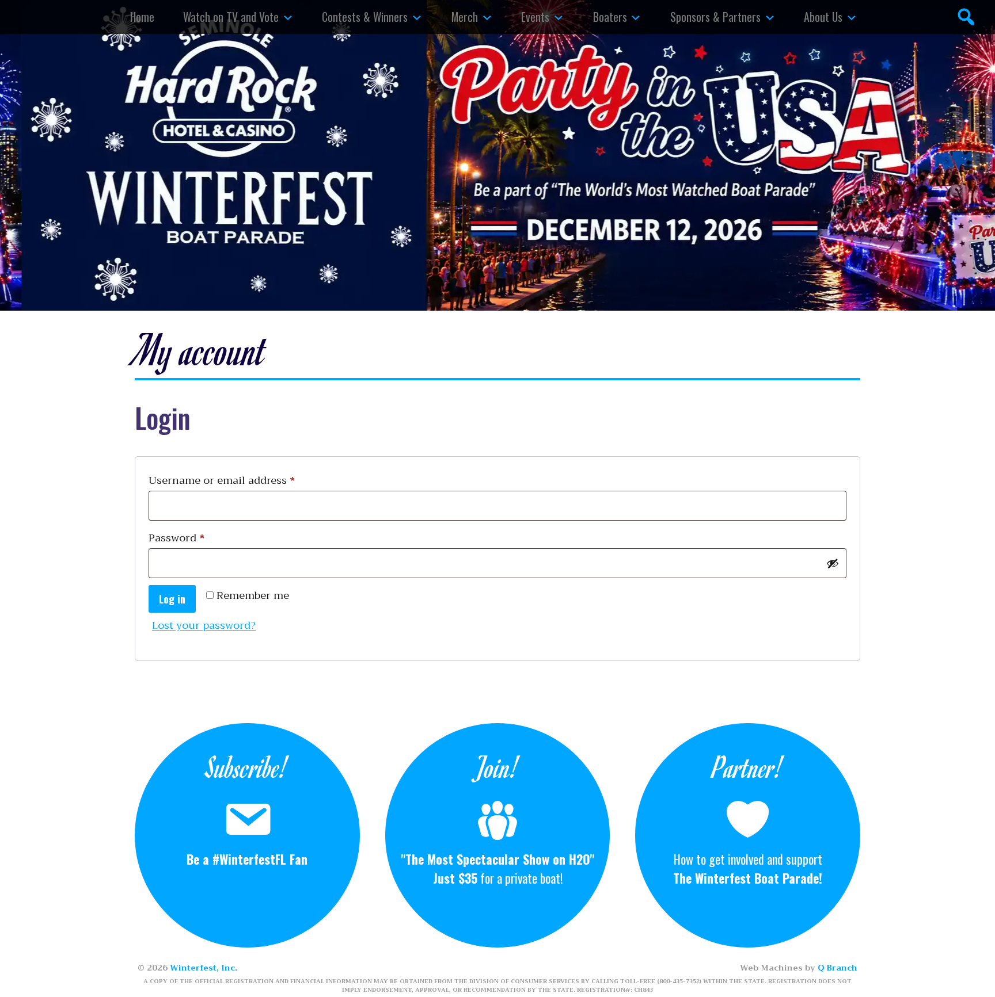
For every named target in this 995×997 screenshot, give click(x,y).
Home (142, 16)
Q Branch (837, 968)
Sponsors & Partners (715, 16)
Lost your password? (204, 625)
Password (199, 537)
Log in (172, 598)
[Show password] (832, 563)
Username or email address (244, 480)
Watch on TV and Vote (231, 16)
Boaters (610, 16)
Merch (464, 16)
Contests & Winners (365, 16)
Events (535, 16)
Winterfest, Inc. (203, 968)
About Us (823, 16)
